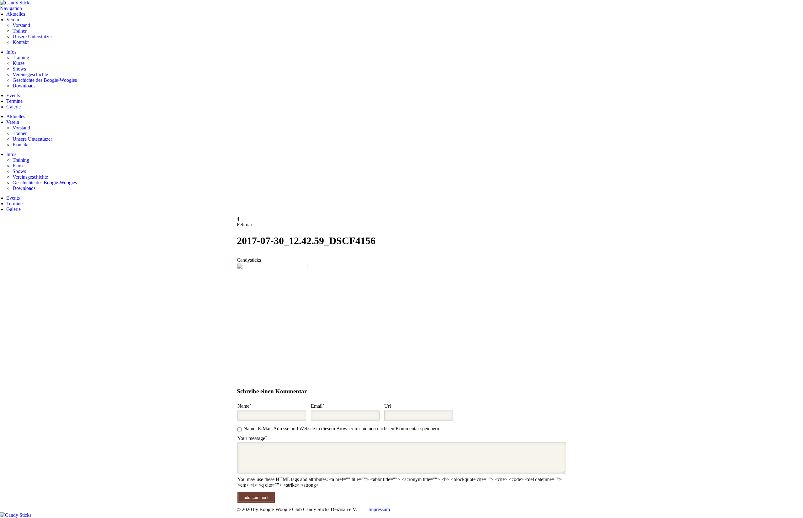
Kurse (18, 63)
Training (21, 57)
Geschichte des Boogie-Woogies (45, 80)
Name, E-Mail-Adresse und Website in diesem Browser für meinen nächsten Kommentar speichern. (341, 428)
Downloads (24, 85)
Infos (11, 52)
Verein (12, 19)
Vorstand (21, 25)
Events (13, 95)
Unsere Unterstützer (32, 36)
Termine (14, 101)
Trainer (20, 31)
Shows (19, 68)
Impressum (379, 509)
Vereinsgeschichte (30, 74)
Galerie (13, 106)
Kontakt (21, 42)
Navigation (11, 8)
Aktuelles (15, 14)
